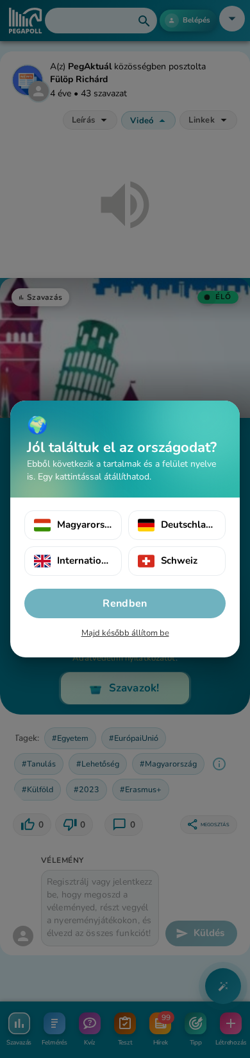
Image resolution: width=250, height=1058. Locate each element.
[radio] (73, 525)
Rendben (125, 603)
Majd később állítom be (125, 633)
